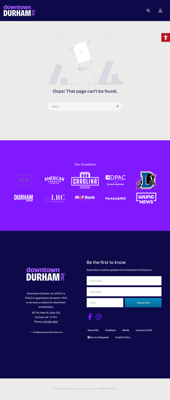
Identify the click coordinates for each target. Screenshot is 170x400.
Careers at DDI (144, 330)
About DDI (93, 330)
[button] (165, 37)
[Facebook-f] (90, 317)
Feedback (110, 330)
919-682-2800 (50, 321)
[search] (117, 106)
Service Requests (99, 337)
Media (126, 330)
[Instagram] (98, 317)
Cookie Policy (122, 337)
